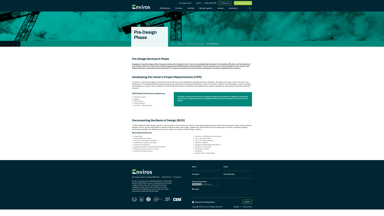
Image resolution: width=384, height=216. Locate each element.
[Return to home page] (142, 172)
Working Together (205, 8)
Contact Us (225, 3)
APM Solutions (165, 8)
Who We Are (233, 8)
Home (172, 43)
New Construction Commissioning (195, 43)
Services (221, 8)
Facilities (190, 8)
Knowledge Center (185, 3)
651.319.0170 (210, 3)
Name (195, 167)
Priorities (178, 8)
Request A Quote (243, 3)
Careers (198, 3)
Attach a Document (199, 181)
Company (196, 174)
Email (226, 167)
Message (196, 189)
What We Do (180, 43)
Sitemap (236, 207)
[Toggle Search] (250, 8)
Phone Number (230, 174)
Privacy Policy (247, 207)
